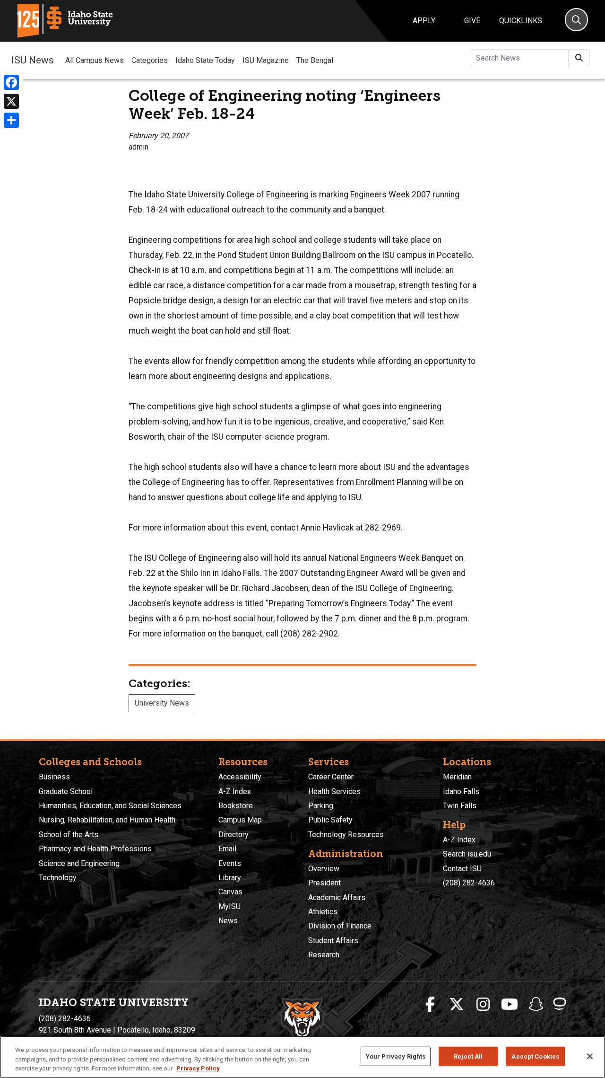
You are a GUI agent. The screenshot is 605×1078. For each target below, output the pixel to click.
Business (54, 776)
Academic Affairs (336, 897)
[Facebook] (11, 82)
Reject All (468, 1056)
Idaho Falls (461, 791)
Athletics (322, 911)
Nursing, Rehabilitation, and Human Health (107, 819)
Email (227, 848)
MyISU (229, 906)
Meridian (457, 776)
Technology (58, 877)
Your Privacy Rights (395, 1056)
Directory (233, 834)
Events (229, 863)
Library (229, 877)
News (228, 920)
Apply (424, 20)
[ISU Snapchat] (536, 1005)
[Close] (589, 1056)
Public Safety (330, 819)
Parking (320, 805)
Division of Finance (340, 925)
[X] (11, 101)
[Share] (11, 120)
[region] (302, 1057)
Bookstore (235, 805)
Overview (323, 868)
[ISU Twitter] (456, 1005)
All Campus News (94, 60)
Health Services (334, 791)
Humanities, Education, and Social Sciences (110, 805)
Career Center (331, 776)
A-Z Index (234, 791)
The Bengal (314, 60)
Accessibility (239, 776)
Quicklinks (520, 20)
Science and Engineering (79, 863)
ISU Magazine (265, 60)
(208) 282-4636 (469, 882)
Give (472, 20)
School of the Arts (68, 834)
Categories (149, 60)
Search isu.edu (467, 853)
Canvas (230, 891)
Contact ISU (462, 868)
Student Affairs (333, 940)
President (324, 882)
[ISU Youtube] (509, 1005)
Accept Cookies (535, 1056)
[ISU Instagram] (483, 1005)
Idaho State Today (205, 60)
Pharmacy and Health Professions (95, 848)
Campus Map (240, 819)
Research (323, 954)
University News (162, 702)
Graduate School (66, 791)
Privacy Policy (198, 1068)
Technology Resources (346, 834)
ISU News (32, 60)
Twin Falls (459, 805)
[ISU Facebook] (430, 1005)
